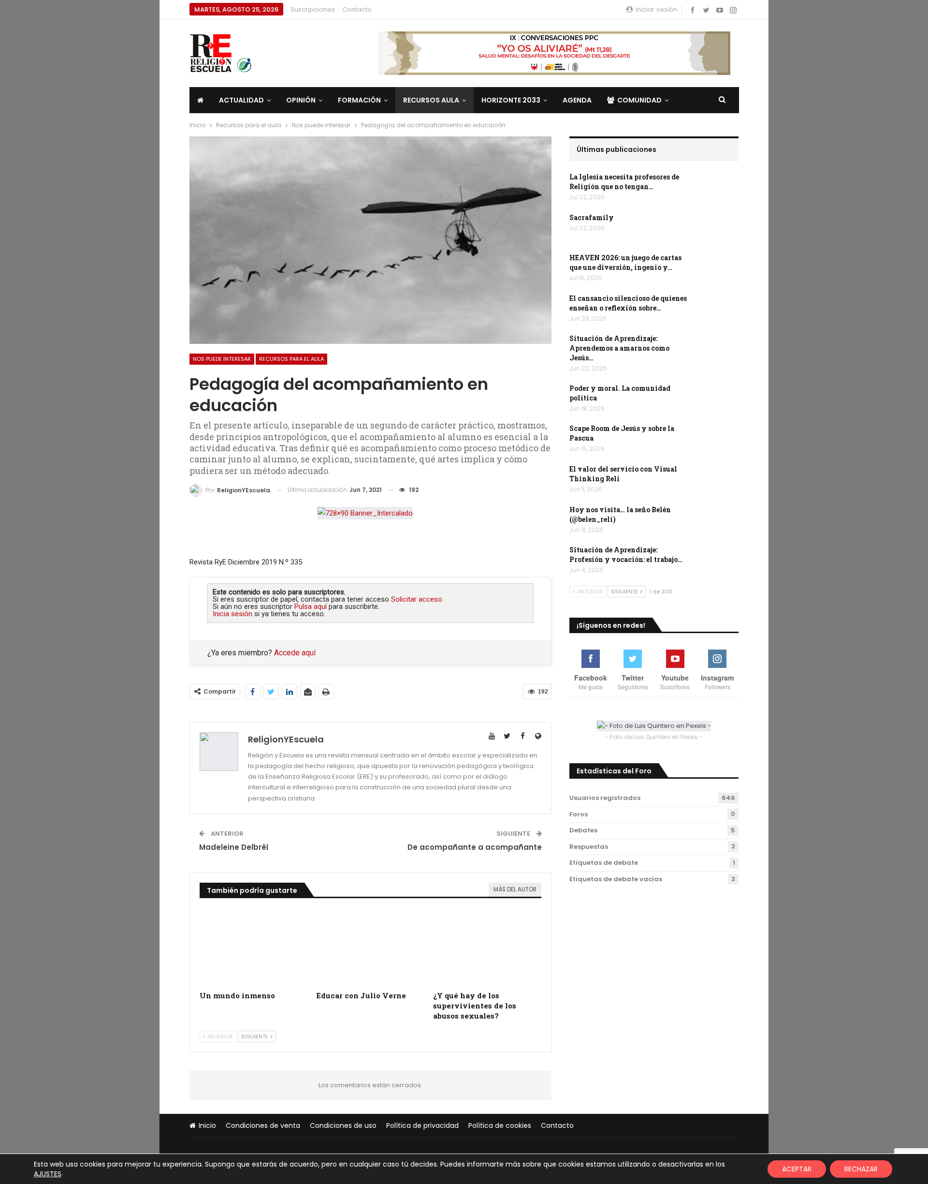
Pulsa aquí (310, 606)
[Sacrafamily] (718, 228)
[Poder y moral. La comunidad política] (718, 399)
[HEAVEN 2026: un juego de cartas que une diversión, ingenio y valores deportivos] (718, 268)
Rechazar (861, 1169)
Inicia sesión (232, 613)
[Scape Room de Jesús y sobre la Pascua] (718, 439)
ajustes (47, 1173)
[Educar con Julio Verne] (370, 948)
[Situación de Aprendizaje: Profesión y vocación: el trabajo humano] (718, 560)
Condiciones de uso (343, 1125)
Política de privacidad (422, 1125)
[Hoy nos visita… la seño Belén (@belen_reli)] (718, 520)
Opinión (301, 100)
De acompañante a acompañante (474, 847)
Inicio (207, 1125)
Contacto (357, 9)
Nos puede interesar (222, 359)
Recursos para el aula (291, 359)
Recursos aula (431, 100)
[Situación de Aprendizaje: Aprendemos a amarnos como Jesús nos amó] (718, 349)
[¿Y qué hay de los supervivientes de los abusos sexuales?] (487, 948)
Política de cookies (499, 1125)
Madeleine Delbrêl (233, 847)
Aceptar (797, 1169)
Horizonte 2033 (510, 100)
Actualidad (241, 100)
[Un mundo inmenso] (254, 948)
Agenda (577, 100)
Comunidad (639, 100)
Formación (359, 100)
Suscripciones (312, 9)
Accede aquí (295, 652)
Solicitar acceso (416, 599)
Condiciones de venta (263, 1125)
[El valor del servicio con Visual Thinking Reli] (718, 479)
